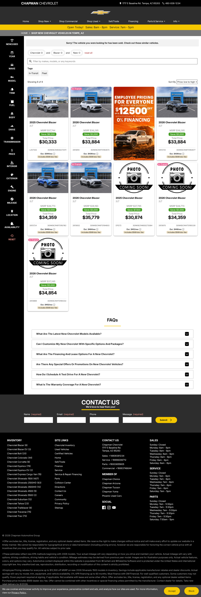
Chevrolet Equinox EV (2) (20, 470)
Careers (59, 495)
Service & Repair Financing (68, 474)
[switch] (33, 73)
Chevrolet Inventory (65, 445)
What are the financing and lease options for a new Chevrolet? (75, 354)
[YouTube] (114, 507)
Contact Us (60, 491)
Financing (133, 21)
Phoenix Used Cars (112, 495)
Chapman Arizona (111, 483)
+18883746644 (124, 468)
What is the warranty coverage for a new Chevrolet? (68, 384)
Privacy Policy (62, 503)
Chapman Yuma (110, 491)
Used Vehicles (62, 449)
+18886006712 (118, 460)
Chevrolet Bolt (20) (17, 453)
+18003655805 (116, 464)
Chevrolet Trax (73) (17, 516)
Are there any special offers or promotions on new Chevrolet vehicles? (79, 364)
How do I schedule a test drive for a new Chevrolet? (68, 374)
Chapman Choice (111, 479)
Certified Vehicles (64, 453)
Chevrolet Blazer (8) (17, 445)
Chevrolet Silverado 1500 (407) (23, 478)
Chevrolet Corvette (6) (18, 461)
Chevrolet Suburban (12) (19, 499)
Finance (59, 466)
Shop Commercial (68, 21)
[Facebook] (104, 507)
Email (65, 414)
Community (60, 499)
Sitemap (59, 507)
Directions (60, 487)
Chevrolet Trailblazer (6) (19, 507)
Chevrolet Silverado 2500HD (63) (24, 482)
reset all (88, 52)
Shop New (43, 21)
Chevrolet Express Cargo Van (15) (24, 474)
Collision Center (63, 482)
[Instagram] (109, 507)
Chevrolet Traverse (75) (19, 511)
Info (175, 21)
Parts (57, 478)
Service (58, 470)
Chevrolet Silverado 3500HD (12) (24, 487)
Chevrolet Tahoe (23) (18, 503)
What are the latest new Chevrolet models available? (68, 333)
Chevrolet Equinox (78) (19, 466)
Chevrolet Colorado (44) (19, 457)
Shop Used (92, 21)
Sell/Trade (114, 21)
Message (133, 414)
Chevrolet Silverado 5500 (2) (22, 495)
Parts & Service (155, 21)
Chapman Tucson (111, 487)
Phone (93, 414)
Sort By (172, 81)
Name (32, 414)
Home (26, 21)
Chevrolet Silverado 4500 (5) (22, 491)
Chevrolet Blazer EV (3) (19, 449)
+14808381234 (116, 455)
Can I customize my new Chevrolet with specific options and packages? (80, 344)
